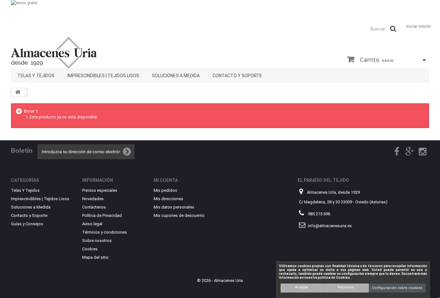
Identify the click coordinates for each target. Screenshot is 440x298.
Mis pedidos (165, 190)
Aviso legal (92, 223)
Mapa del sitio (95, 257)
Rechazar (346, 287)
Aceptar (302, 287)
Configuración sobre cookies (397, 288)
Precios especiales (99, 190)
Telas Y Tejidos (35, 75)
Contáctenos (94, 207)
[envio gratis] (220, 10)
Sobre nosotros (97, 240)
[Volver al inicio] (18, 92)
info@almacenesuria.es (330, 225)
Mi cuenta (166, 180)
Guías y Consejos (27, 223)
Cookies (90, 249)
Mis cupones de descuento (179, 215)
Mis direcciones (168, 198)
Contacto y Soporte (237, 75)
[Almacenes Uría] (77, 52)
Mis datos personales (174, 207)
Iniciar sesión (419, 26)
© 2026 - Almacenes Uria (220, 280)
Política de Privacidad (102, 215)
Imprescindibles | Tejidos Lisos (103, 75)
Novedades (93, 198)
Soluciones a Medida (176, 75)
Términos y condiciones (104, 232)
